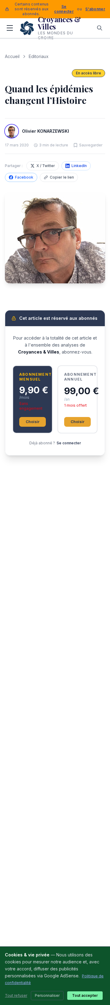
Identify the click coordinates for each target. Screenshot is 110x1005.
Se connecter (64, 9)
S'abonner (95, 9)
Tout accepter (85, 995)
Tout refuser (16, 995)
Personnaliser (47, 995)
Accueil (12, 56)
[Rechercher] (99, 27)
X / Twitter (45, 165)
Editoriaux (39, 56)
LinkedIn (79, 165)
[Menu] (10, 28)
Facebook (24, 177)
